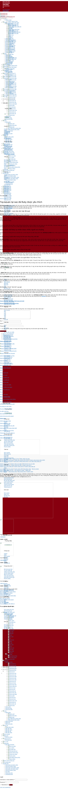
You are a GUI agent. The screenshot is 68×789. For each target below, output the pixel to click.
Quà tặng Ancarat (9, 154)
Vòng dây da (12, 112)
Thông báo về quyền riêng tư (7, 433)
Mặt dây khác (8, 142)
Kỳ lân (10, 52)
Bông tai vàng (8, 146)
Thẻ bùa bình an (13, 160)
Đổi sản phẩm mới (4, 377)
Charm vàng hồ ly (27, 465)
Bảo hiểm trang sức (5, 389)
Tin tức (2, 392)
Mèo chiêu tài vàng (25, 458)
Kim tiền (11, 38)
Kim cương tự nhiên (19, 470)
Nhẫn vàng (8, 122)
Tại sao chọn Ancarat (5, 368)
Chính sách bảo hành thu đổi (7, 425)
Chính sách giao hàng (8, 336)
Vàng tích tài (10, 470)
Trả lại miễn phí (6, 337)
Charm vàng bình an (5, 465)
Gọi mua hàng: (6, 3)
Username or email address (7, 779)
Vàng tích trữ (6, 667)
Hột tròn (11, 35)
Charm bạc (9, 64)
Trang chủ (6, 186)
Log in (11, 784)
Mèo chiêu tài (12, 25)
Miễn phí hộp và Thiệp (5, 384)
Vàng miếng (12, 168)
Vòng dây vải (12, 113)
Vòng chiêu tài (12, 95)
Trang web (2, 326)
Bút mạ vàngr (35, 469)
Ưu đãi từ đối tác (4, 411)
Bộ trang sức (7, 76)
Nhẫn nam (7, 60)
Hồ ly (10, 56)
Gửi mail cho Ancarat (9, 353)
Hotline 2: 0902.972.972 (10, 351)
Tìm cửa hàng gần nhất (6, 363)
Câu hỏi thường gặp (5, 358)
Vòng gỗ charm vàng (10, 176)
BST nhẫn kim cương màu (14, 128)
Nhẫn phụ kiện (8, 63)
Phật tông (11, 39)
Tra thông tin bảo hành (5, 406)
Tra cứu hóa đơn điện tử (6, 409)
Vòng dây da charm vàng (11, 174)
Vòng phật (11, 105)
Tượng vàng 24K (18, 469)
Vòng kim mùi (12, 84)
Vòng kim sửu (12, 75)
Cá (10, 47)
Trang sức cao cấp (7, 535)
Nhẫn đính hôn (13, 125)
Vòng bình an (12, 100)
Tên (1, 321)
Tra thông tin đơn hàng (5, 401)
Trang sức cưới (6, 403)
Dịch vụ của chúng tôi (8, 333)
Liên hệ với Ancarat (5, 355)
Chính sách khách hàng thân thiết (8, 428)
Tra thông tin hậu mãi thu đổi (7, 404)
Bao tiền (11, 41)
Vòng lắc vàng (8, 71)
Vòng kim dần (12, 76)
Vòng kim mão (13, 78)
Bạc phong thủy (13, 65)
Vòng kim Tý (12, 73)
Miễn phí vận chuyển (8, 335)
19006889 (2, 537)
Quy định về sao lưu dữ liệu (7, 430)
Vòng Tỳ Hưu (16, 458)
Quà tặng (6, 78)
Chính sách (3, 418)
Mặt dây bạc (8, 138)
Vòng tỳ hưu (12, 97)
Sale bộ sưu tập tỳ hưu (5, 458)
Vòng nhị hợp (12, 92)
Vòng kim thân (13, 86)
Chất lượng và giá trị (5, 437)
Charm (5, 22)
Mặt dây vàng (10, 136)
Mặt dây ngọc (8, 139)
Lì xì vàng (7, 80)
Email (2, 323)
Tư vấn (5, 96)
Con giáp (11, 27)
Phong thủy (2, 198)
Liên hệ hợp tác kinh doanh (7, 416)
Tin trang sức (7, 172)
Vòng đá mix (12, 107)
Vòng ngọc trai (13, 110)
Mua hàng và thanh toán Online (8, 399)
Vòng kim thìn (12, 79)
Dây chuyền (7, 64)
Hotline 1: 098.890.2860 (10, 348)
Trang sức (5, 103)
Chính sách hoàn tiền (5, 423)
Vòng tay (6, 70)
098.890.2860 (4, 560)
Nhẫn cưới (7, 55)
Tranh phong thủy (13, 162)
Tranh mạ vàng (9, 469)
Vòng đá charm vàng (10, 180)
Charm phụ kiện (11, 68)
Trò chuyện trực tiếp (9, 343)
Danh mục (6, 188)
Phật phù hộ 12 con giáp (28, 463)
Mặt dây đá (8, 140)
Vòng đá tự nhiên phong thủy (21, 461)
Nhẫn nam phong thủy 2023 (22, 460)
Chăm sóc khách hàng (5, 341)
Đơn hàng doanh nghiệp (6, 413)
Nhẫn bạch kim (9, 131)
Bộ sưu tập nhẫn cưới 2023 (7, 460)
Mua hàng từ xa (4, 365)
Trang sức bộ (7, 148)
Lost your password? (5, 787)
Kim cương (6, 89)
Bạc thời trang (12, 67)
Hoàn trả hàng (3, 360)
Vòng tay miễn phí (4, 380)
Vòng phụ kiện (8, 119)
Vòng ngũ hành (13, 103)
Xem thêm (6, 193)
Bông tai (6, 73)
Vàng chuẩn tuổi (4, 372)
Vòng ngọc (12, 115)
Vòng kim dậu (12, 87)
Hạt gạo (11, 33)
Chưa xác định (9, 182)
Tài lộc (11, 62)
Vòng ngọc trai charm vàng (12, 177)
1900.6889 (7, 346)
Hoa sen (11, 46)
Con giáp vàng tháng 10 (35, 461)
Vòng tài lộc (12, 99)
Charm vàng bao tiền (13, 24)
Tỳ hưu (11, 28)
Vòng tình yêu (12, 102)
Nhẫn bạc (7, 132)
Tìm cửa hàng (6, 5)
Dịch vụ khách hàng (5, 396)
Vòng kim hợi (12, 91)
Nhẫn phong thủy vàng (13, 129)
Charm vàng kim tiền (16, 465)
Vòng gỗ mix (12, 108)
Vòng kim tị (12, 81)
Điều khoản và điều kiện (6, 435)
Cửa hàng (6, 189)
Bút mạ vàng (12, 155)
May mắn (11, 60)
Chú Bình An (12, 31)
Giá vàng (6, 191)
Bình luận (2, 318)
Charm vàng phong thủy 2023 (37, 460)
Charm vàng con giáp (16, 463)
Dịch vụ (2, 370)
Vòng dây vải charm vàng (11, 178)
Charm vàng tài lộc (19, 466)
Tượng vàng (12, 165)
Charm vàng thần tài (30, 466)
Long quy (11, 49)
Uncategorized (9, 184)
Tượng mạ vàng (13, 163)
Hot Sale (6, 95)
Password (3, 782)
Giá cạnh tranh (3, 375)
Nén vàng (11, 30)
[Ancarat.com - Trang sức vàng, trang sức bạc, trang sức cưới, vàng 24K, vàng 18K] (3, 14)
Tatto (10, 44)
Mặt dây (6, 66)
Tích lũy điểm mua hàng (6, 387)
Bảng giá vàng (6, 1)
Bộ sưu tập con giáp (9, 332)
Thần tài (11, 43)
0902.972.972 (3, 583)
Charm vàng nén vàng (13, 22)
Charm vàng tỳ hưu (13, 21)
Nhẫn (5, 53)
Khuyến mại (5, 173)
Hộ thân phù (12, 159)
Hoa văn (11, 54)
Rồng (10, 51)
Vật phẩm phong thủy (14, 167)
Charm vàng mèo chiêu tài (14, 26)
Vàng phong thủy (12, 471)
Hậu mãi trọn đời (4, 382)
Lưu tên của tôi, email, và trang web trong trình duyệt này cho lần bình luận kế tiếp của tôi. (24, 328)
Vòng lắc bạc (8, 70)
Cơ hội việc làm (4, 394)
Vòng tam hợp (12, 94)
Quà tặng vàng (27, 469)
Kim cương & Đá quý (9, 170)
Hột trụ (11, 36)
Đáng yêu (11, 57)
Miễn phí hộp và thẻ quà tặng (10, 339)
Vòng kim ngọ (12, 83)
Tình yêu (11, 59)
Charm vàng (8, 20)
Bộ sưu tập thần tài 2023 (6, 461)
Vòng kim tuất (12, 89)
